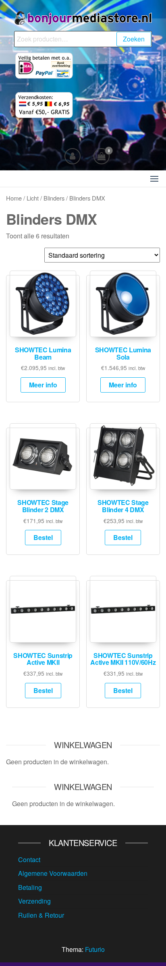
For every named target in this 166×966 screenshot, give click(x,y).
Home (14, 198)
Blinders (54, 198)
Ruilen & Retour (41, 915)
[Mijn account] (72, 156)
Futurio (95, 949)
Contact (29, 859)
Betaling (30, 887)
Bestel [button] (43, 537)
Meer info (43, 384)
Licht (33, 198)
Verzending (34, 901)
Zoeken (134, 38)
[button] (154, 179)
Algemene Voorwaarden (52, 873)
